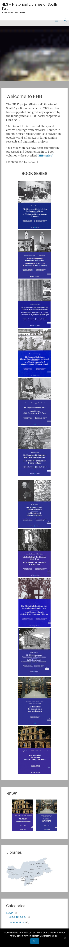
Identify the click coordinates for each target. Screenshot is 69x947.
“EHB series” (45, 155)
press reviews (17, 922)
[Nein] (65, 937)
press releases (17, 916)
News (9, 912)
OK (34, 941)
